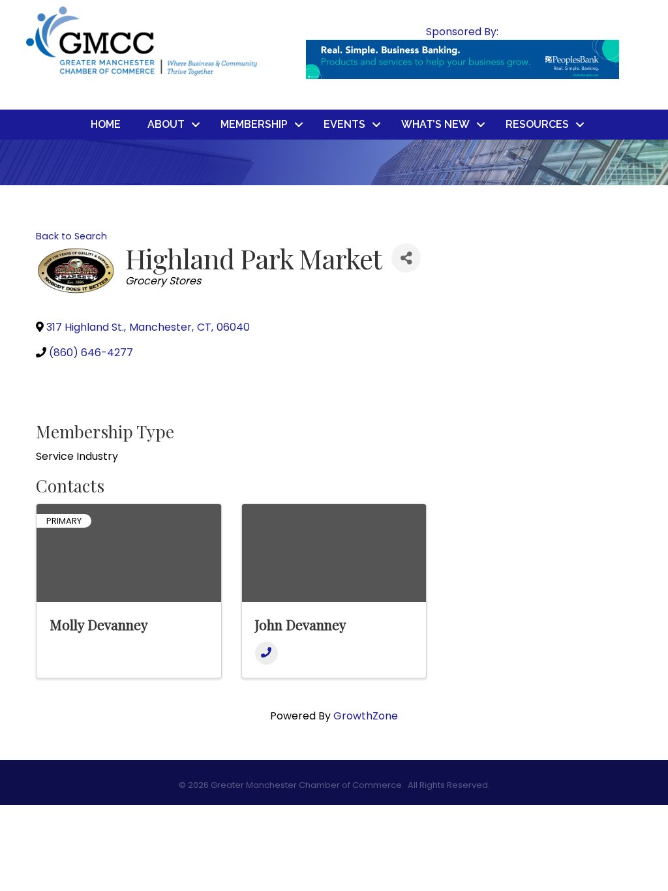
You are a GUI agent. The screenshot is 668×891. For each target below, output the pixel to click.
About (166, 124)
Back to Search (71, 236)
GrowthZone (365, 715)
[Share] (406, 258)
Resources (537, 124)
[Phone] (266, 653)
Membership (254, 124)
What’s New (435, 124)
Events (344, 124)
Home (106, 124)
